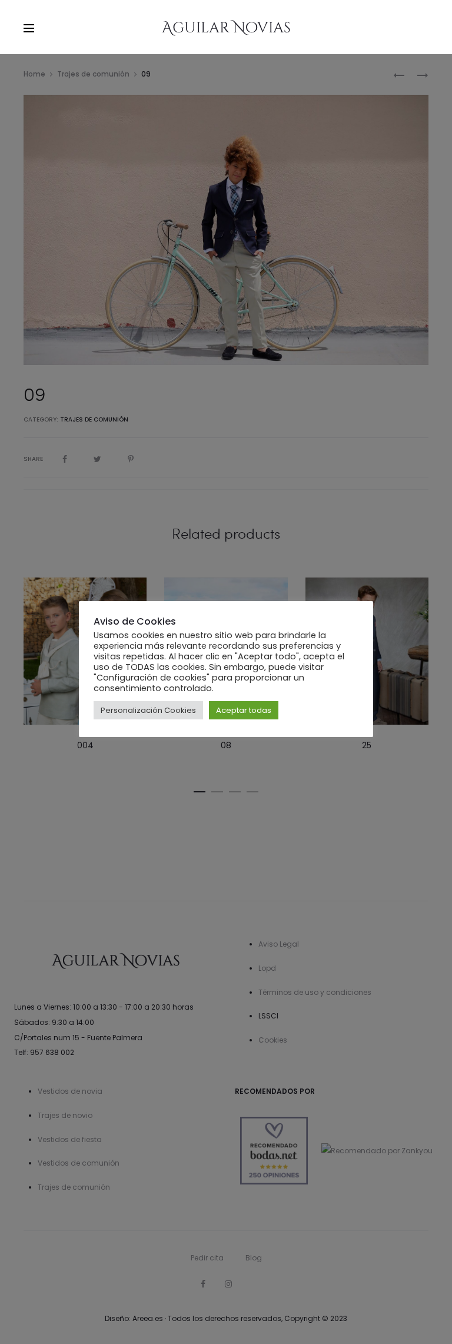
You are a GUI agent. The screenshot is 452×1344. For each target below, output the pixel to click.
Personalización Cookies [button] (148, 710)
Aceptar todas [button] (243, 710)
